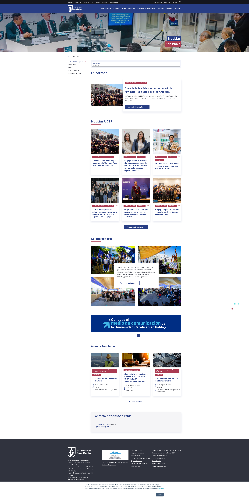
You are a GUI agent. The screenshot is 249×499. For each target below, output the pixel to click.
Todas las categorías (75, 62)
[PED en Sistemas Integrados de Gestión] (105, 360)
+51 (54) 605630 (102, 424)
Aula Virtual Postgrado (159, 466)
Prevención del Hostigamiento (140, 458)
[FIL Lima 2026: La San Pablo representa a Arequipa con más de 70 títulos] (167, 141)
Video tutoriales (136, 466)
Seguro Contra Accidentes (139, 463)
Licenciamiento (158, 2)
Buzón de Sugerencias (109, 465)
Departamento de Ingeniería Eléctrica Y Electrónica (166, 371)
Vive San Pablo (106, 8)
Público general (114, 2)
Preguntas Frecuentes (138, 453)
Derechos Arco (135, 455)
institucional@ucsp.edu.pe (76, 479)
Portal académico (136, 450)
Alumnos (70, 2)
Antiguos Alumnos (88, 2)
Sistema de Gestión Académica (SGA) (163, 453)
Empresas (104, 2)
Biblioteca (167, 2)
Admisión (116, 8)
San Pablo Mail (156, 461)
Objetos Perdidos (136, 461)
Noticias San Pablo (99, 157)
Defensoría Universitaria (159, 455)
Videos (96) (72, 65)
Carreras (123, 8)
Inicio (69, 56)
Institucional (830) (74, 73)
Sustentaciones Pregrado (132, 370)
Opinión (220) (72, 68)
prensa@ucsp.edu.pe (103, 426)
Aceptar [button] (160, 494)
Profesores (78, 2)
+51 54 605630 (72, 477)
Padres (98, 2)
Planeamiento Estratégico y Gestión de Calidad (166, 450)
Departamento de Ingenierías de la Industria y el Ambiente (103, 371)
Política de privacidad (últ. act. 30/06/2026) (115, 462)
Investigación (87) (74, 70)
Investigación (151, 8)
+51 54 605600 (83, 477)
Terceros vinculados (158, 458)
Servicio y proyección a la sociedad (169, 8)
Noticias (174, 2)
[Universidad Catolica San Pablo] (75, 8)
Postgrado (131, 8)
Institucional (110, 157)
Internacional (141, 8)
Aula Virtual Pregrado (158, 463)
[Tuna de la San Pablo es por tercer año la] (105, 141)
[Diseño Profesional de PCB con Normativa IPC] (167, 360)
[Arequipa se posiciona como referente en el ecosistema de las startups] (167, 190)
